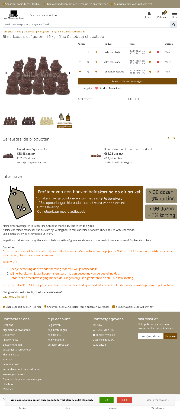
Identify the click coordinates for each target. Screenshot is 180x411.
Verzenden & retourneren (17, 349)
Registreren (54, 325)
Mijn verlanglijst (56, 339)
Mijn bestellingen (57, 329)
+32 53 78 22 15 (104, 329)
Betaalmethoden (12, 344)
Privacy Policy (10, 339)
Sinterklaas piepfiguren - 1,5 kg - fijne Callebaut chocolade (54, 31)
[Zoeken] (173, 24)
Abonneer (170, 336)
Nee (124, 399)
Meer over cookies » (158, 399)
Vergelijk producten (58, 344)
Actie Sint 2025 (11, 364)
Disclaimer (9, 334)
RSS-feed (8, 389)
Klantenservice (11, 354)
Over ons (8, 325)
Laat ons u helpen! (15, 297)
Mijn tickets (54, 334)
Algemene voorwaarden (16, 329)
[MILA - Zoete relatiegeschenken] (14, 15)
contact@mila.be (105, 334)
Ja (106, 399)
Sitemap (7, 359)
